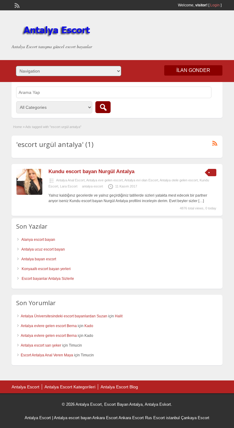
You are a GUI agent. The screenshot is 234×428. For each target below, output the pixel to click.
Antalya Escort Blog (119, 386)
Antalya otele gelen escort (179, 180)
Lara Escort (68, 186)
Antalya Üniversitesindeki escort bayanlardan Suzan (64, 316)
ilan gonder (193, 70)
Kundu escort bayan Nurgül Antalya (91, 171)
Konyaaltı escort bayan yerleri (46, 269)
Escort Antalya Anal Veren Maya (47, 355)
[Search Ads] (103, 107)
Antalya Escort (25, 386)
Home (17, 127)
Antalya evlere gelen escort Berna (49, 326)
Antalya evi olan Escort (141, 180)
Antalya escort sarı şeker (41, 345)
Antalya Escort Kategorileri (69, 386)
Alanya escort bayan (38, 239)
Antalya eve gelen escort (104, 180)
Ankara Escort (105, 418)
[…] (201, 201)
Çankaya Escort (195, 418)
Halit (118, 316)
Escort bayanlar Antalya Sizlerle (48, 278)
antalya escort (92, 186)
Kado (88, 326)
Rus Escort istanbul (162, 418)
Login (215, 5)
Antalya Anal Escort (70, 180)
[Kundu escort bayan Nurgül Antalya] (29, 193)
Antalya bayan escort (38, 259)
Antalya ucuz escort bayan (43, 249)
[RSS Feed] (16, 4)
